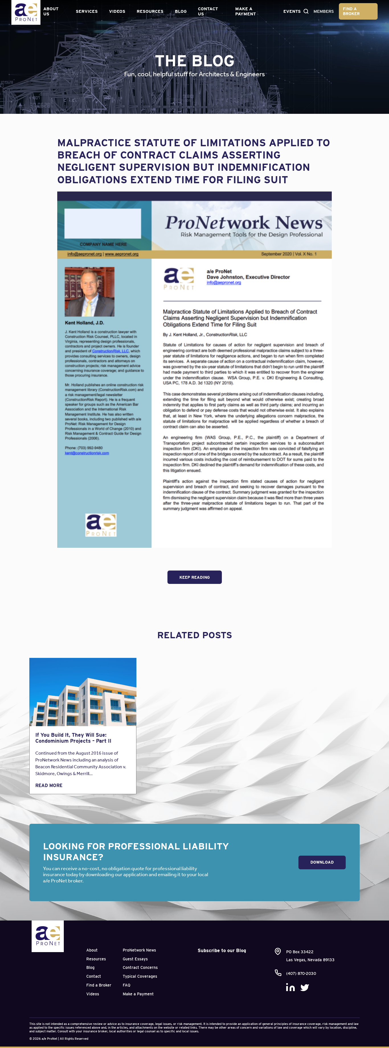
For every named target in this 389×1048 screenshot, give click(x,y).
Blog (181, 11)
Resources (150, 11)
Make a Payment (245, 11)
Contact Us (208, 11)
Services (87, 11)
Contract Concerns (140, 967)
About (92, 950)
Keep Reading (194, 577)
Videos (117, 11)
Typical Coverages (140, 976)
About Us (50, 11)
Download (322, 862)
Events (292, 11)
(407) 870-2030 (301, 973)
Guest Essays (135, 959)
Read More (48, 785)
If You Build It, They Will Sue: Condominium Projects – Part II (73, 738)
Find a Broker (351, 11)
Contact (93, 976)
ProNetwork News (139, 950)
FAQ (126, 985)
